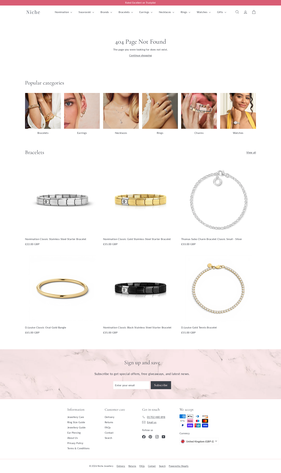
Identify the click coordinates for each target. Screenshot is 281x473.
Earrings (144, 12)
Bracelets (124, 12)
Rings (184, 12)
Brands (105, 12)
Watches (202, 12)
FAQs (108, 427)
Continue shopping (140, 55)
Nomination (62, 12)
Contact (109, 432)
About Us (72, 437)
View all (251, 152)
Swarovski (85, 12)
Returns (109, 422)
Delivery (109, 417)
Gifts (220, 12)
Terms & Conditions (78, 448)
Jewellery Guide (76, 427)
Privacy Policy (75, 443)
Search (108, 437)
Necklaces (165, 12)
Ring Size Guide (76, 422)
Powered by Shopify (178, 466)
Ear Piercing (74, 432)
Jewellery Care (75, 417)
